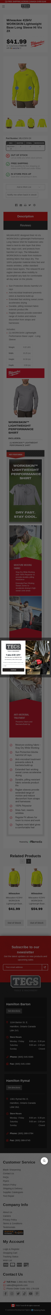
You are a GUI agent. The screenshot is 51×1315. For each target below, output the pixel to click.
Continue (13, 670)
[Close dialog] (48, 642)
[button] (44, 1160)
